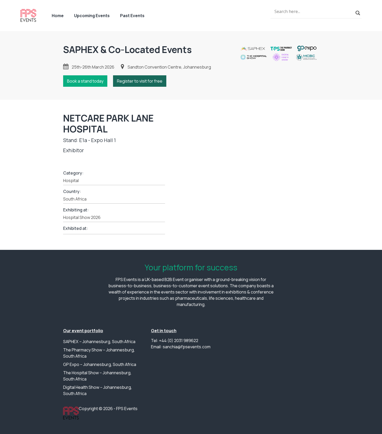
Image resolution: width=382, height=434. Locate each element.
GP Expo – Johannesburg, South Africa (99, 364)
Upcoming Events (92, 15)
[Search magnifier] (357, 13)
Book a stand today (85, 81)
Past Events (132, 15)
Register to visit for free (139, 81)
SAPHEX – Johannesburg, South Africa (99, 341)
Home (58, 15)
